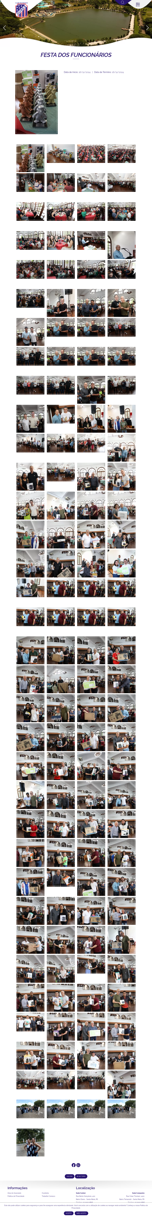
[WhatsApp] (78, 1166)
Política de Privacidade (16, 1196)
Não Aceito (81, 1213)
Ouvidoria (45, 1193)
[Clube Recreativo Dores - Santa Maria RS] (21, 18)
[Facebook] (74, 1166)
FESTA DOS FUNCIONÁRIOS (76, 54)
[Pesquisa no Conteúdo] (123, 5)
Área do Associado (14, 1193)
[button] (147, 27)
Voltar (69, 1176)
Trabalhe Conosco (48, 1196)
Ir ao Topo (81, 1176)
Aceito (69, 1213)
